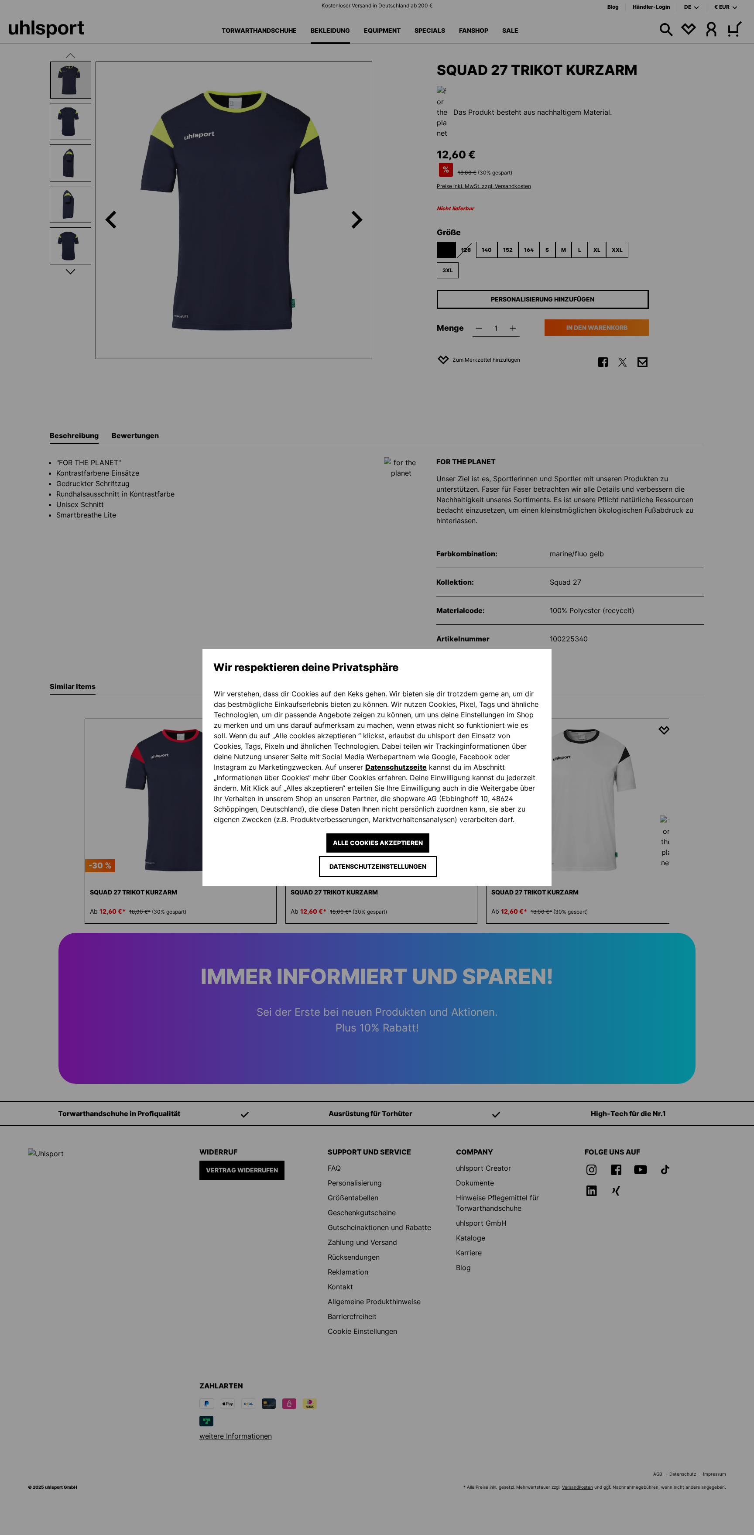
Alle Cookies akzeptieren (378, 842)
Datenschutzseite (396, 767)
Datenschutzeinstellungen (377, 866)
